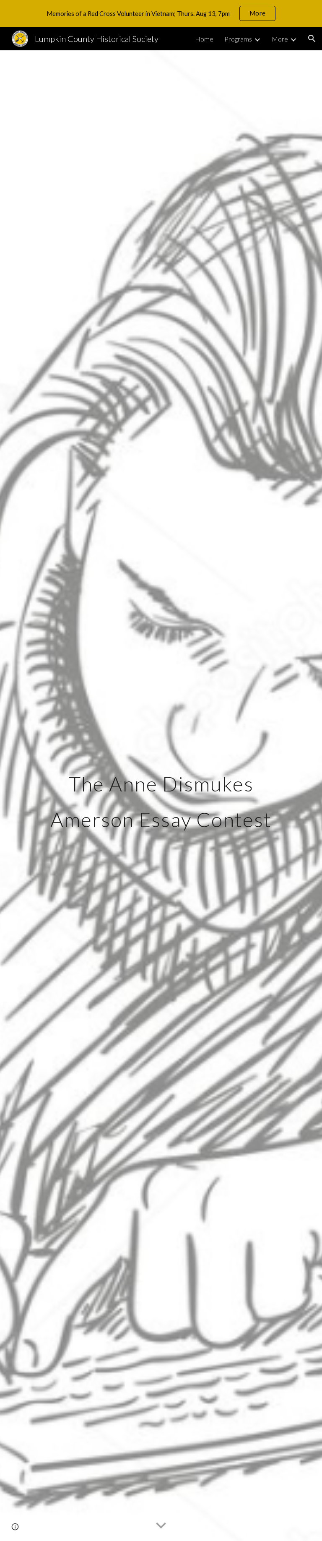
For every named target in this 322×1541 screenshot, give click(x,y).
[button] (312, 39)
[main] (160, 796)
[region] (161, 13)
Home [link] (204, 39)
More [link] (280, 39)
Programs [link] (238, 39)
